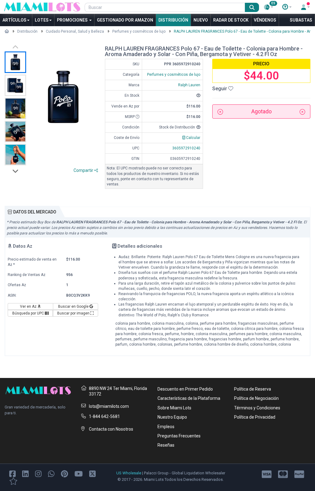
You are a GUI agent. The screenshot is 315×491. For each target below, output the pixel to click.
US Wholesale (128, 473)
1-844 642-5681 (104, 416)
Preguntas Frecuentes (179, 435)
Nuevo (200, 20)
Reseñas (166, 445)
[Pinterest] (64, 473)
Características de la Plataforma (189, 398)
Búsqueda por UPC (28, 313)
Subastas (301, 20)
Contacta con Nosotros (111, 429)
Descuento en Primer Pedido (185, 389)
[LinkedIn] (25, 473)
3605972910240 (186, 148)
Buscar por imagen (73, 313)
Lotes (42, 20)
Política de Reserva (252, 389)
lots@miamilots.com (109, 406)
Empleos (166, 426)
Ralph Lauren (189, 85)
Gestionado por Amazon (125, 20)
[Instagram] (38, 473)
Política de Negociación (256, 398)
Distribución (173, 20)
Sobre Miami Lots (174, 407)
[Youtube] (78, 473)
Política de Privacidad (254, 417)
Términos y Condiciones (257, 407)
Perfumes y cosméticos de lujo (138, 31)
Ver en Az (29, 306)
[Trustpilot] (13, 480)
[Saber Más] (287, 7)
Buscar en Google (74, 306)
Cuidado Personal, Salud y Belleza (75, 31)
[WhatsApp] (51, 473)
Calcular (192, 138)
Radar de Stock (231, 20)
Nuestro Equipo (172, 417)
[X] (92, 473)
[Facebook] (12, 473)
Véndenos (265, 20)
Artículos (14, 20)
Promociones (73, 20)
